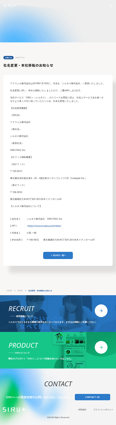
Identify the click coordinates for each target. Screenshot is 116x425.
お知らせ (8, 57)
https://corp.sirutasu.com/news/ (44, 225)
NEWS (20, 291)
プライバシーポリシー (103, 409)
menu (111, 5)
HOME (9, 291)
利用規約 (82, 409)
